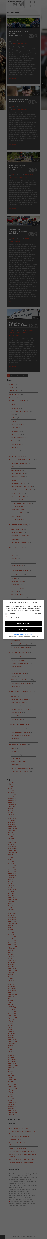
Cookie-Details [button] (13, 636)
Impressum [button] (35, 636)
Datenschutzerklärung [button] (24, 636)
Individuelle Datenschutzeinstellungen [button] (23, 634)
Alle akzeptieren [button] (23, 623)
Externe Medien (13, 617)
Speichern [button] (23, 629)
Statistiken (37, 614)
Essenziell (11, 614)
